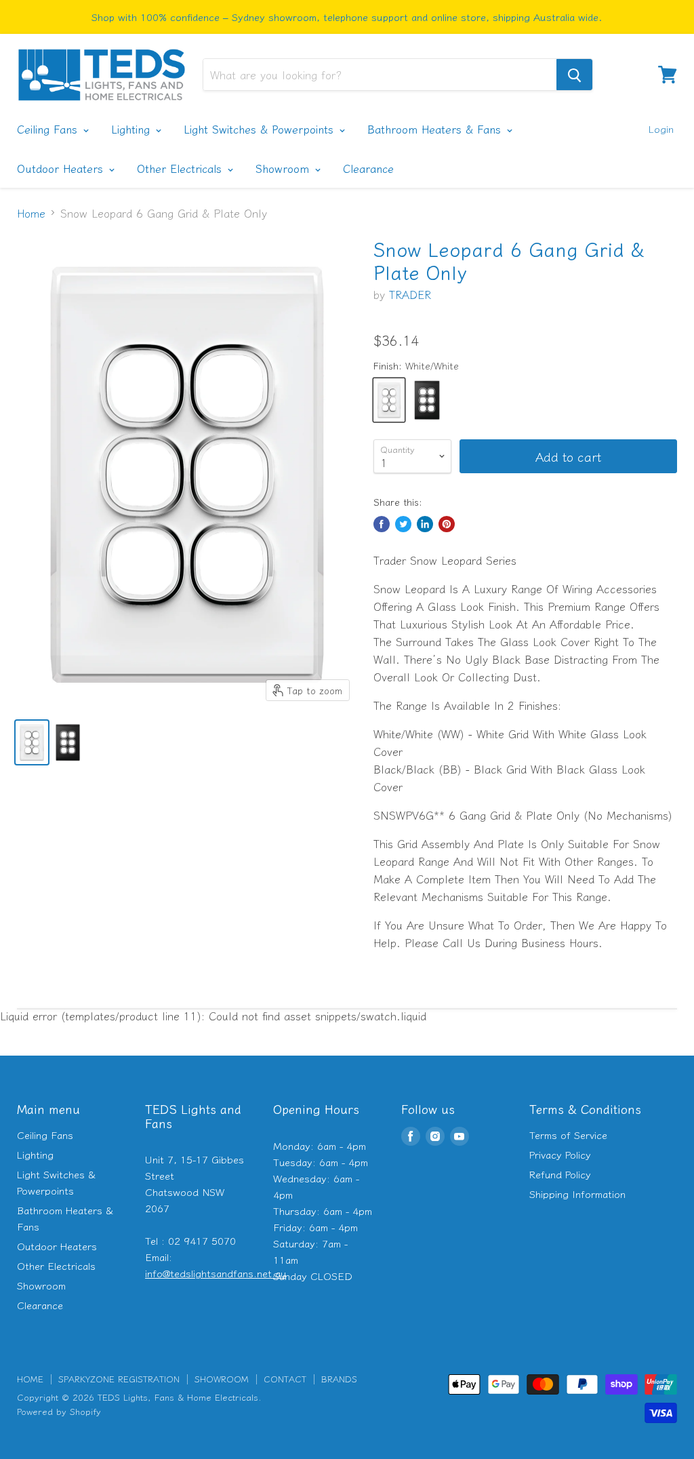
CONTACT (285, 1378)
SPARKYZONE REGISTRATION (119, 1378)
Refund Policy (560, 1174)
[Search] (574, 74)
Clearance (368, 168)
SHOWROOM (222, 1378)
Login (661, 128)
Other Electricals (181, 168)
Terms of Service (568, 1134)
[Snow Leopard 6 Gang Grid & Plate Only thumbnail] (32, 742)
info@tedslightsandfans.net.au (215, 1273)
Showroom (284, 168)
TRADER (410, 294)
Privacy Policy (560, 1154)
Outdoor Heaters (62, 168)
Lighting (132, 129)
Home (31, 213)
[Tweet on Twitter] (403, 524)
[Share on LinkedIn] (425, 524)
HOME (30, 1378)
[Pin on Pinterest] (446, 524)
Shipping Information (577, 1193)
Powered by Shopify (59, 1411)
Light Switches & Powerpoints (261, 129)
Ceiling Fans (49, 129)
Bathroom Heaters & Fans (436, 129)
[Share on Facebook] (381, 524)
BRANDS (339, 1378)
